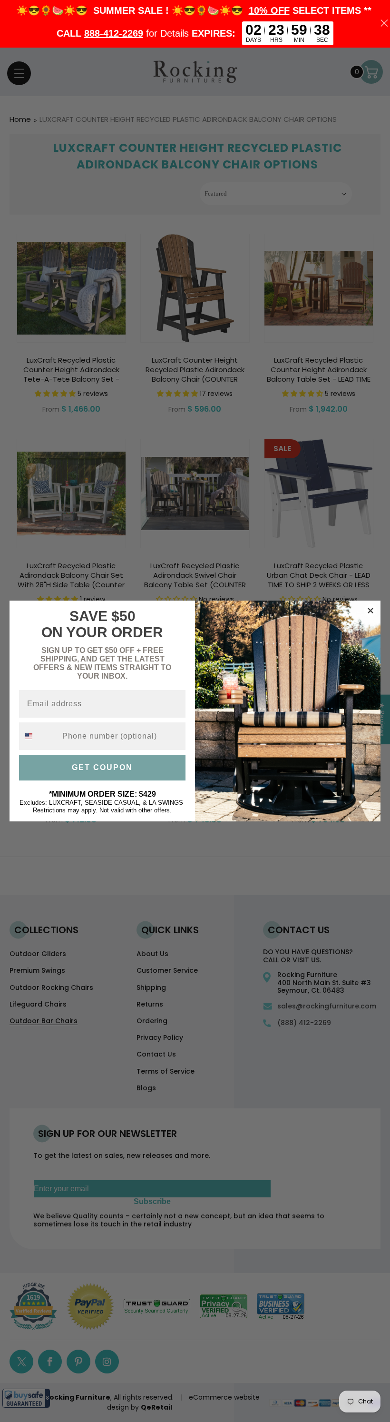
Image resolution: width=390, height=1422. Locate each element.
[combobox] (39, 736)
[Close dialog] (370, 610)
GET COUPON (102, 767)
